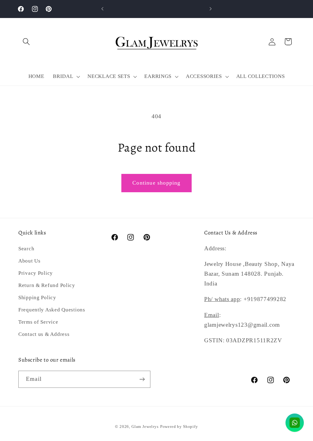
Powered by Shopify (179, 426)
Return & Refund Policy (46, 285)
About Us (29, 261)
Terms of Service (38, 322)
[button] (26, 42)
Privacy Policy (35, 273)
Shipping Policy (37, 297)
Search (26, 249)
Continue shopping (156, 183)
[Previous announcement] (102, 9)
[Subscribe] (142, 379)
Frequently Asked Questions (51, 310)
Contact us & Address (43, 334)
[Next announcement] (210, 9)
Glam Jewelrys (145, 426)
